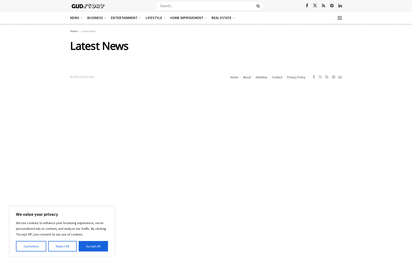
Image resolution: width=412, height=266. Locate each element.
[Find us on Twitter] (315, 6)
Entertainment (124, 17)
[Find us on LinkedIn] (340, 6)
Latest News (88, 31)
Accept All (93, 246)
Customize (31, 246)
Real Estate (221, 17)
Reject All (62, 246)
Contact (277, 77)
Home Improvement (186, 17)
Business (95, 17)
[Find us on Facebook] (307, 6)
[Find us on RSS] (323, 6)
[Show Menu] (340, 18)
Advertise (261, 77)
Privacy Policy (296, 77)
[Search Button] (259, 6)
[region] (62, 231)
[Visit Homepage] (88, 6)
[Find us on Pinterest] (332, 6)
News (74, 17)
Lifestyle (154, 17)
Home (73, 31)
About (247, 77)
